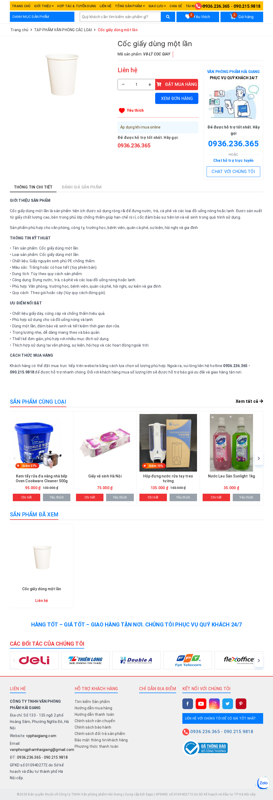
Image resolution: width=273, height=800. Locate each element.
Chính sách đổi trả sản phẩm (100, 733)
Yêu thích (200, 16)
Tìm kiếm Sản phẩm (92, 702)
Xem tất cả (247, 401)
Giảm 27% (29, 466)
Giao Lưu (156, 6)
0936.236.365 (216, 6)
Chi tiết (26, 497)
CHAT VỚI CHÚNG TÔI (233, 171)
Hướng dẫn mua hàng (94, 708)
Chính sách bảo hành (93, 727)
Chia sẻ (176, 6)
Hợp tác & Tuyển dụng (76, 6)
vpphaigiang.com (41, 736)
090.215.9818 (247, 6)
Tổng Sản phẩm (129, 6)
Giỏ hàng (244, 16)
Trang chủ (21, 6)
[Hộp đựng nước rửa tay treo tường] (168, 458)
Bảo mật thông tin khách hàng (101, 740)
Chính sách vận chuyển (95, 721)
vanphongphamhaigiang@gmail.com (42, 749)
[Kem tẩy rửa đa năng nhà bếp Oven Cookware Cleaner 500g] (41, 458)
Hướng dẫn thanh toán (94, 714)
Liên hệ (105, 6)
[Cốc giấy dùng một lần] (61, 71)
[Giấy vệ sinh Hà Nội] (104, 458)
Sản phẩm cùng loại (38, 402)
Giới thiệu (43, 6)
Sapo (149, 794)
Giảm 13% (156, 466)
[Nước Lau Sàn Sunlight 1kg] (231, 458)
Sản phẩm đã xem (34, 514)
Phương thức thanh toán (97, 746)
